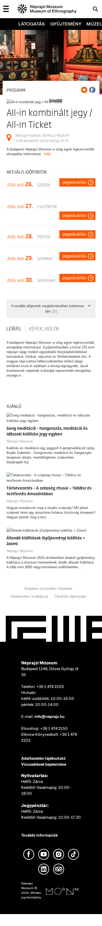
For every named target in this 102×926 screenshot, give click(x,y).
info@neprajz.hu (50, 716)
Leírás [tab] (14, 329)
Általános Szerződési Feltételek (48, 589)
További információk (39, 835)
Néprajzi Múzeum (20, 441)
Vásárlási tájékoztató (70, 596)
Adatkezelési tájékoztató (43, 758)
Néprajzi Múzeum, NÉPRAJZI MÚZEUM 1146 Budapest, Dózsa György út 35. (42, 138)
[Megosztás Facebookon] (92, 90)
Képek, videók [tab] (44, 329)
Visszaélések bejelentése (43, 764)
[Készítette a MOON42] (62, 891)
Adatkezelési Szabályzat (29, 596)
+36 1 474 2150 (54, 728)
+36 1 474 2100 (50, 686)
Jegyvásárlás (74, 182)
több (47, 154)
